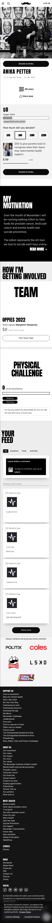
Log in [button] (46, 4)
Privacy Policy (25, 912)
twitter (21, 890)
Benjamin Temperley (26, 325)
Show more (26, 630)
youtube (15, 890)
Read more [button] (38, 249)
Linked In (26, 890)
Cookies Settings (13, 917)
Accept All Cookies (32, 917)
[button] (3, 3)
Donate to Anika (26, 172)
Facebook (5, 890)
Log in (17, 472)
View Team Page (26, 338)
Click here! (10, 890)
